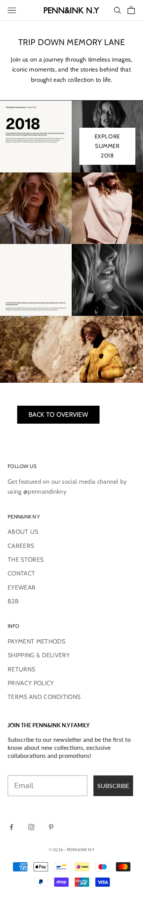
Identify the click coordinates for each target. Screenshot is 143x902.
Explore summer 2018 (107, 146)
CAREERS (21, 545)
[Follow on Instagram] (31, 827)
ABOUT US (23, 531)
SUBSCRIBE (113, 786)
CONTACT (21, 573)
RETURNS (21, 669)
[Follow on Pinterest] (51, 827)
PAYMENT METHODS (37, 641)
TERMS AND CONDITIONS (44, 696)
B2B (13, 601)
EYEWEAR (21, 587)
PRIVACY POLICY (31, 683)
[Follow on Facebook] (11, 827)
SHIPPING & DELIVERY (39, 655)
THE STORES (25, 559)
